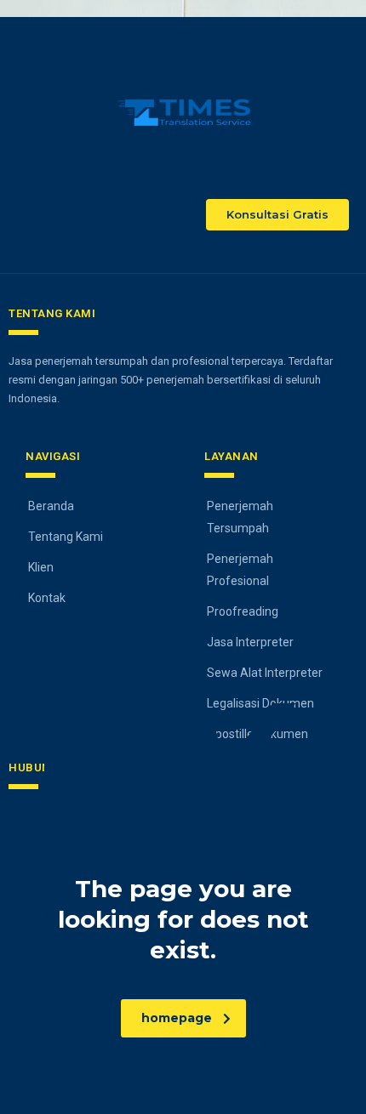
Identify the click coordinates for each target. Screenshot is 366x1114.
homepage (176, 1018)
